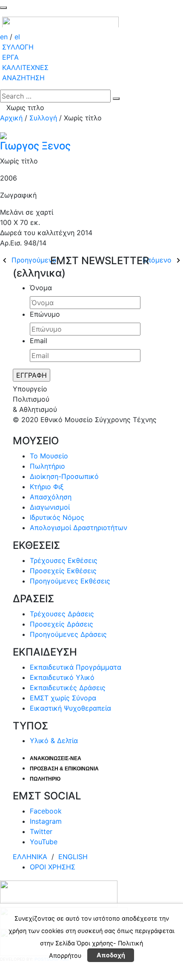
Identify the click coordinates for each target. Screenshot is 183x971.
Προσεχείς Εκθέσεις (63, 570)
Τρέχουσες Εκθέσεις (63, 560)
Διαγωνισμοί (50, 507)
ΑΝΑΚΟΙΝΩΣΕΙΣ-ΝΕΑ (55, 758)
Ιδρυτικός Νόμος (57, 517)
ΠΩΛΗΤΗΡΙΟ (45, 779)
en (5, 36)
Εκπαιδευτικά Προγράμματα (75, 667)
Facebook (46, 811)
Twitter (41, 831)
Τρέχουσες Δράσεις (62, 613)
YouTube (43, 841)
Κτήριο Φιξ (47, 486)
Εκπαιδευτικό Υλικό (62, 677)
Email (38, 340)
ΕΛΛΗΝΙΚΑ (31, 856)
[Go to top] (3, 7)
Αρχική (11, 118)
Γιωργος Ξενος (35, 146)
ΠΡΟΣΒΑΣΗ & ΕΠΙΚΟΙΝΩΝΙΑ (64, 769)
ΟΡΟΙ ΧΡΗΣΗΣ (52, 867)
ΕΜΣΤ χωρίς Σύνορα (63, 698)
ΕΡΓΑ (10, 57)
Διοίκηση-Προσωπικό (64, 476)
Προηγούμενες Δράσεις (68, 634)
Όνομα (41, 287)
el (17, 36)
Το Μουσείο (49, 456)
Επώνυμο (45, 314)
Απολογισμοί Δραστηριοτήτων (78, 527)
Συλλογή (43, 118)
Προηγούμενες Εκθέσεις (70, 581)
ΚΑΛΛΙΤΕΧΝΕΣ (25, 67)
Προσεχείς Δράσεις (61, 624)
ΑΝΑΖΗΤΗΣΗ (23, 77)
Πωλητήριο (47, 466)
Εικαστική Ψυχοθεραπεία (70, 708)
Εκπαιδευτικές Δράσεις (68, 687)
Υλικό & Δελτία (54, 740)
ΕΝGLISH (73, 856)
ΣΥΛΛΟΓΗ (18, 47)
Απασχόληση (50, 497)
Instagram (46, 821)
